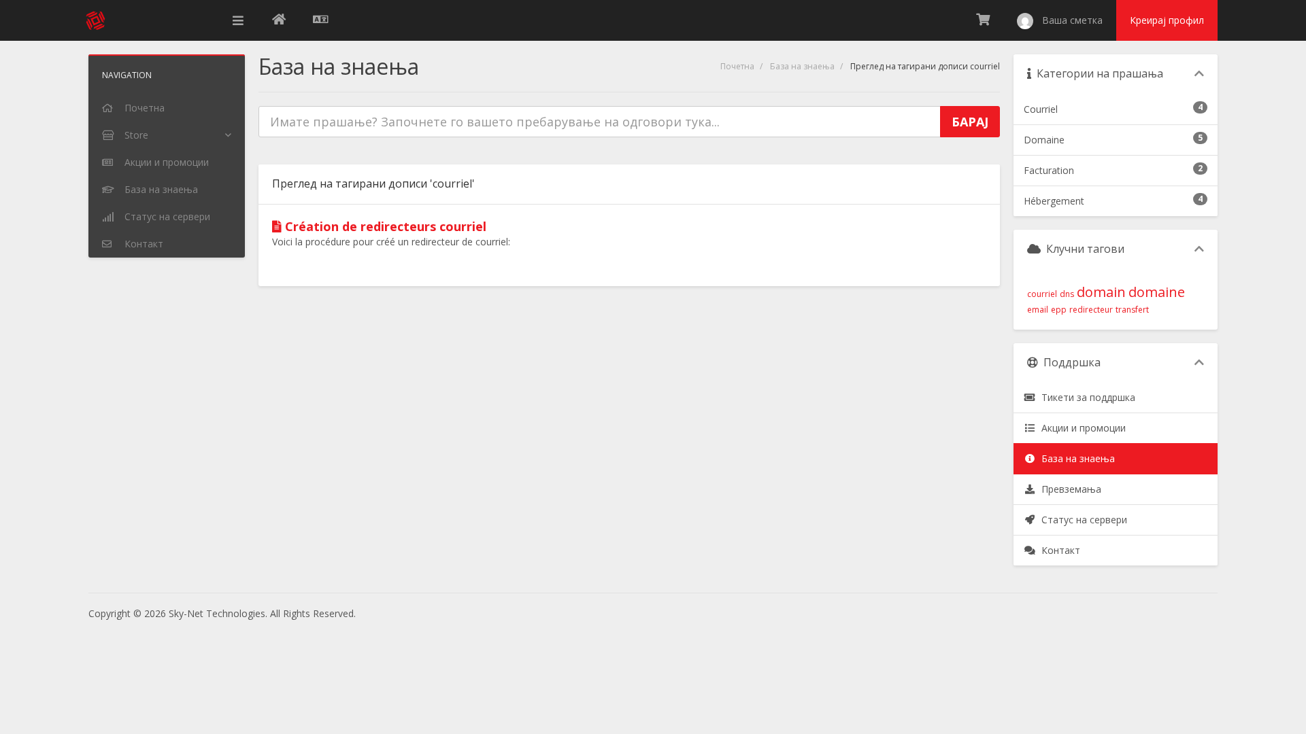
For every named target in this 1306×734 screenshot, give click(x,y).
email (1037, 309)
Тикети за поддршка (1085, 397)
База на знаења (802, 66)
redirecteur (1091, 309)
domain (1101, 292)
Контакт (1058, 550)
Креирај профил (1167, 20)
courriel (1042, 294)
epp (1059, 309)
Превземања (1068, 489)
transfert (1132, 309)
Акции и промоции (1081, 427)
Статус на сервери (1081, 519)
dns (1067, 294)
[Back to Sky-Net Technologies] (278, 20)
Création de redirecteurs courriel (384, 226)
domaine (1156, 292)
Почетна (737, 66)
